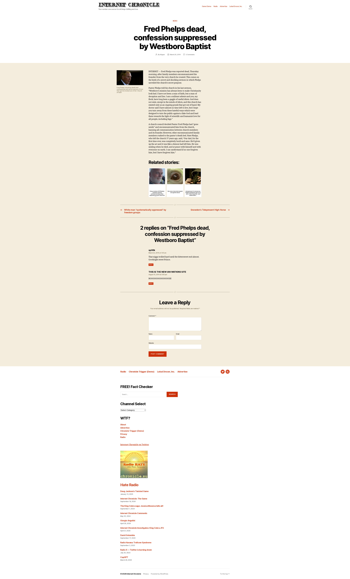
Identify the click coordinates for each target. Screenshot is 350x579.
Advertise (223, 6)
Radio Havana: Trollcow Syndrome (135, 542)
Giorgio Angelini (127, 520)
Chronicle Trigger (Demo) (141, 371)
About (123, 424)
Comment (152, 316)
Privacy (123, 434)
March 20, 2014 (175, 54)
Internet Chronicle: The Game (133, 499)
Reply (151, 264)
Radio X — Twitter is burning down (136, 550)
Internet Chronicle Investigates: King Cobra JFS (142, 528)
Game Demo (206, 6)
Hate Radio (129, 485)
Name (150, 334)
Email (177, 334)
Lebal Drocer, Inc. (236, 6)
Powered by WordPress (159, 574)
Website (151, 343)
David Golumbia (127, 535)
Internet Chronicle (134, 574)
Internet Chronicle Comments (133, 513)
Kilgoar (162, 54)
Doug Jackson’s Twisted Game (134, 491)
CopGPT (124, 557)
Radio (216, 6)
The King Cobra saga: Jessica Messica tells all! (141, 506)
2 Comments (190, 54)
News (175, 21)
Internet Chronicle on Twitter (134, 444)
